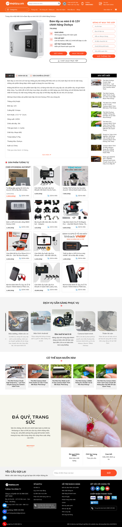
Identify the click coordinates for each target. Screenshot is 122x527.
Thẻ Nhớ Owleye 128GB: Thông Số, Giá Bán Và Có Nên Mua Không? (109, 114)
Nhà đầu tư (71, 9)
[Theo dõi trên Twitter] (97, 488)
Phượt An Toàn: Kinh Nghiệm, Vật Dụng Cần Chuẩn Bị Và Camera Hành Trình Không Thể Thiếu (110, 138)
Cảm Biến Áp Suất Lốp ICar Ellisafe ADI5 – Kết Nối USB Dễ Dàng (45, 254)
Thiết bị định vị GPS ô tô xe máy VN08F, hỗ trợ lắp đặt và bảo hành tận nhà (74, 254)
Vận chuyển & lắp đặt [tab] (41, 76)
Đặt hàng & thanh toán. (69, 493)
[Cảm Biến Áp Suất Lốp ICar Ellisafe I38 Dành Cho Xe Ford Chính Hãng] (47, 176)
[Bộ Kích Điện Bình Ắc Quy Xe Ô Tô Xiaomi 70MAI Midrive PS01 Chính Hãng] (18, 272)
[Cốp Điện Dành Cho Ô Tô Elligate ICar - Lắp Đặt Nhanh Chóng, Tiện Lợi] (75, 210)
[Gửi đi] (59, 3)
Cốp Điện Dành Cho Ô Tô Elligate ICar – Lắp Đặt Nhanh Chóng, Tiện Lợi (75, 223)
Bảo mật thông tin (67, 490)
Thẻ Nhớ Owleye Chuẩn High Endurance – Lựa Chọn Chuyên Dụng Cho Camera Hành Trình (109, 85)
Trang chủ (34, 9)
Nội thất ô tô (18, 16)
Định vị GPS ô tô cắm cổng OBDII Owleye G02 (17, 223)
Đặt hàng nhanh (58, 53)
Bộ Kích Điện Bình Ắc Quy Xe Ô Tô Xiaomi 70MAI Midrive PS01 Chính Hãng (18, 285)
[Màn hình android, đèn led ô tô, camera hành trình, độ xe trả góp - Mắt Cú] (14, 3)
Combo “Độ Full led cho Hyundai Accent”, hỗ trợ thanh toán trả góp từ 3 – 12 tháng (75, 189)
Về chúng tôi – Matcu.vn (47, 9)
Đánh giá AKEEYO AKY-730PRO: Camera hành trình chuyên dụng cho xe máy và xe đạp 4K (109, 160)
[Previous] (4, 328)
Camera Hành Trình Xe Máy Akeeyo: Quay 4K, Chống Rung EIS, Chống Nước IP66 (109, 149)
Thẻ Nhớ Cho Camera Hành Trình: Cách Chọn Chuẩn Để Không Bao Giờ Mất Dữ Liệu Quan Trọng (109, 126)
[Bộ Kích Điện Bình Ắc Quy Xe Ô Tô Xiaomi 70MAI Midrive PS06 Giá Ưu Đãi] (75, 272)
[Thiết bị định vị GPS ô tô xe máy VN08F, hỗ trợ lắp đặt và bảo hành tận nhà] (75, 241)
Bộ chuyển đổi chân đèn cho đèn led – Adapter (46, 223)
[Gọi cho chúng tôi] (102, 488)
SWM (63, 502)
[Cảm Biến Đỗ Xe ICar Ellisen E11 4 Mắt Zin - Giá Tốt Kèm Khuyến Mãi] (18, 241)
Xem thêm (45, 155)
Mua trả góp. (66, 496)
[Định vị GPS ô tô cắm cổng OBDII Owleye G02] (18, 210)
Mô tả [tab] (11, 76)
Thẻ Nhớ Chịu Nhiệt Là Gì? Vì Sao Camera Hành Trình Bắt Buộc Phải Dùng (109, 105)
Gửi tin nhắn (25, 195)
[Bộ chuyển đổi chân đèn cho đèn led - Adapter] (47, 210)
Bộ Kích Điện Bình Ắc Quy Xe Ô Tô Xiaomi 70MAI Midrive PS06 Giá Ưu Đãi (75, 285)
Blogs (78, 9)
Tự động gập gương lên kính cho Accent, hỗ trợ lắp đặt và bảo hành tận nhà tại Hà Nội (17, 189)
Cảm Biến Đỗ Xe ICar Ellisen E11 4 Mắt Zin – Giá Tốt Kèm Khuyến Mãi (18, 254)
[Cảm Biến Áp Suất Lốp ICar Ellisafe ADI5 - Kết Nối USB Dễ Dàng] (47, 241)
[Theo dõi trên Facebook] (93, 488)
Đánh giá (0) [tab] (22, 76)
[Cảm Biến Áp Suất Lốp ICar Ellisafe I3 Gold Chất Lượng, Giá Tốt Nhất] (47, 272)
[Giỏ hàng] (116, 10)
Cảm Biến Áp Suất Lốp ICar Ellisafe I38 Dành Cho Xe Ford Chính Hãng (45, 189)
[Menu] (108, 9)
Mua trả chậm (61, 9)
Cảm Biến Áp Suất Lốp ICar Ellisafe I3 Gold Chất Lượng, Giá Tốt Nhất (46, 285)
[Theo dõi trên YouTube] (107, 488)
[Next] (118, 328)
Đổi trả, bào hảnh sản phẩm (70, 487)
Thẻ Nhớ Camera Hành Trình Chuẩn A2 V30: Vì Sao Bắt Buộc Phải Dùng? (109, 95)
